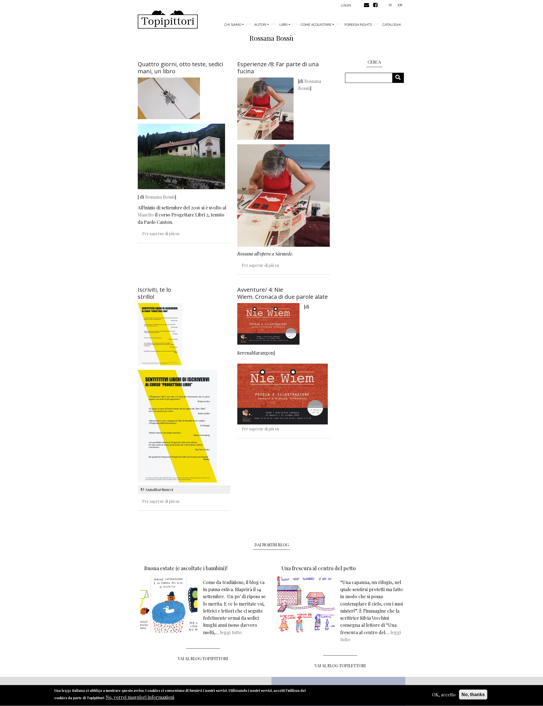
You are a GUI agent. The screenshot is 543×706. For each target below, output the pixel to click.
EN (400, 5)
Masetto (146, 215)
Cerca (400, 77)
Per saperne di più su (160, 233)
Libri (283, 25)
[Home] (168, 19)
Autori (260, 25)
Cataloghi (391, 25)
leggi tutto (231, 632)
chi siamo (232, 25)
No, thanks (473, 694)
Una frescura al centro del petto (318, 568)
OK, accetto (444, 695)
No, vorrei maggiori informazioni (139, 697)
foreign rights (358, 25)
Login (346, 5)
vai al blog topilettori (340, 665)
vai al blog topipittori (203, 658)
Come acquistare (316, 25)
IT (390, 5)
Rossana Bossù (160, 197)
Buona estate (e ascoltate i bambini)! (185, 568)
